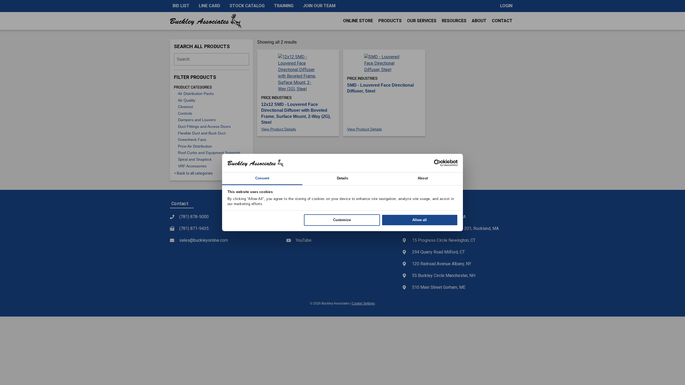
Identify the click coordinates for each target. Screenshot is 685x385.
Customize (342, 220)
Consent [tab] (262, 178)
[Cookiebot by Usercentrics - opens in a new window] (434, 163)
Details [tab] (342, 178)
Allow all (419, 220)
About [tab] (423, 178)
